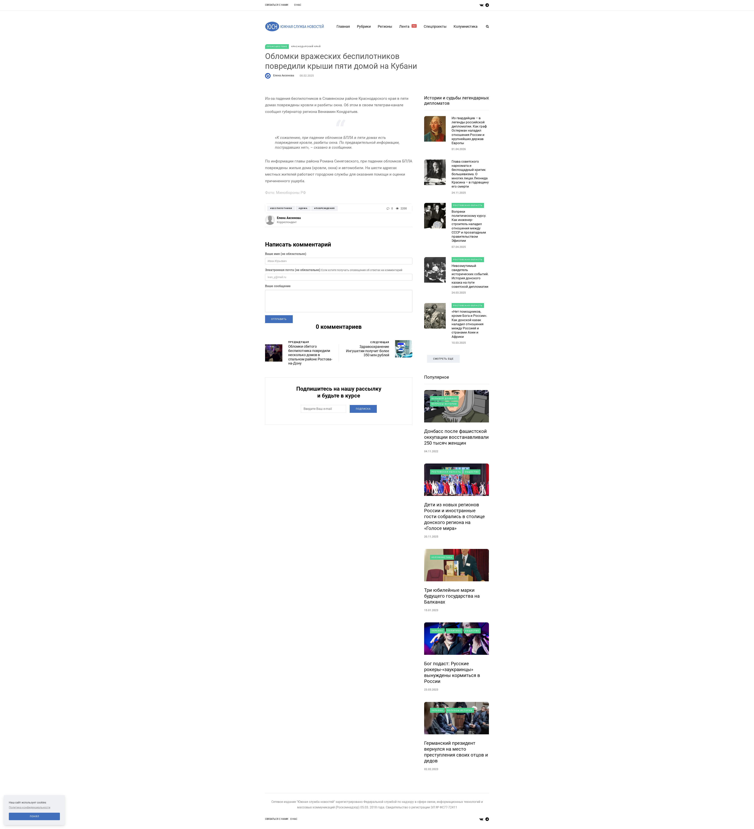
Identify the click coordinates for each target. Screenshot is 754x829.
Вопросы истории (444, 404)
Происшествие (277, 46)
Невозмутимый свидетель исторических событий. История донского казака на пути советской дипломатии (470, 276)
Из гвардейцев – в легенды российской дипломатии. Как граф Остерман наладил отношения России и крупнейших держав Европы (469, 130)
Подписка (363, 409)
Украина (437, 631)
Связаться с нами (276, 5)
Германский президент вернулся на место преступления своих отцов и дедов (456, 752)
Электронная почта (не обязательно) (292, 270)
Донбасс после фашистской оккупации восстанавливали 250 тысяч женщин (456, 437)
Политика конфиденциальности (29, 807)
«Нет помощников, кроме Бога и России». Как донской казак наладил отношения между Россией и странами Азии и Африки (469, 324)
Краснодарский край (306, 46)
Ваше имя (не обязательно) (285, 254)
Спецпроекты (435, 26)
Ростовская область (467, 205)
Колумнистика (466, 26)
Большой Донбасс (444, 398)
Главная (343, 26)
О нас (297, 5)
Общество (472, 472)
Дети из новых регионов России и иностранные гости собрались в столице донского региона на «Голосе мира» (454, 516)
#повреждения (324, 208)
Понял (34, 816)
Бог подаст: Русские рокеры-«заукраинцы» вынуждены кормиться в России (452, 672)
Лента (407, 26)
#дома (303, 208)
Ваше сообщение (278, 286)
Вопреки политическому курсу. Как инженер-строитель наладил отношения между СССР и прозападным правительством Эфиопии (469, 226)
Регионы (385, 26)
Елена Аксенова (283, 75)
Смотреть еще (443, 358)
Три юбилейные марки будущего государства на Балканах (452, 596)
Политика (454, 631)
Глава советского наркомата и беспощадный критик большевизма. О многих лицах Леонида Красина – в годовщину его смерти (470, 174)
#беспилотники (281, 208)
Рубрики (364, 26)
